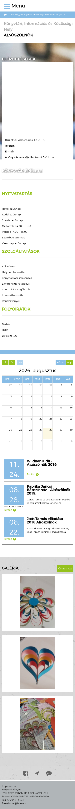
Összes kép (65, 568)
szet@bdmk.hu (19, 803)
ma (20, 362)
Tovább (31, 474)
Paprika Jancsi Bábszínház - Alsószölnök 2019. (48, 489)
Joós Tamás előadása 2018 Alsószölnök (45, 520)
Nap (69, 362)
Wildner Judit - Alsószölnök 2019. (42, 463)
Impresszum (9, 786)
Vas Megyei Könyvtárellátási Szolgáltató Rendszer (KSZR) (38, 14)
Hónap (60, 362)
